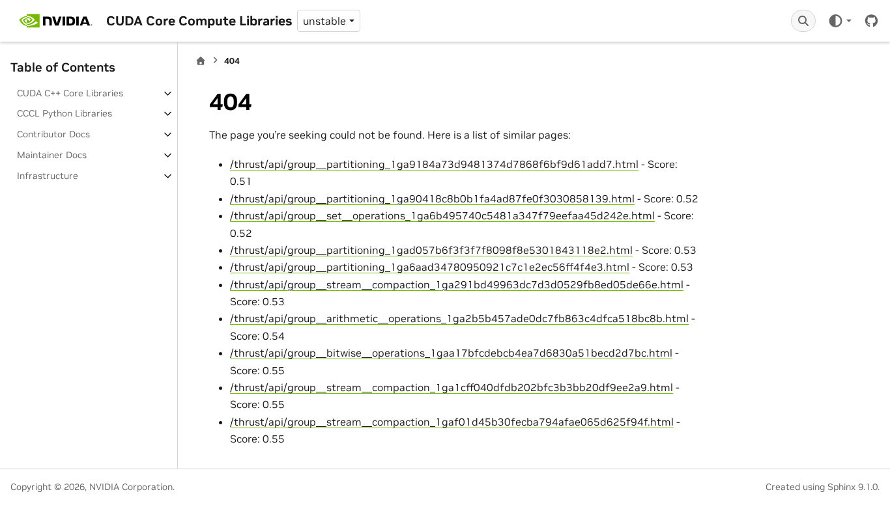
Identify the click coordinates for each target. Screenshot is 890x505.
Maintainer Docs (52, 155)
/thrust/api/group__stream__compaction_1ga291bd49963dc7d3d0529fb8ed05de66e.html (456, 284)
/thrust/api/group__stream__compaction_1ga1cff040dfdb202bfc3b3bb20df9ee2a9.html (451, 387)
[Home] (200, 61)
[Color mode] (839, 21)
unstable (324, 20)
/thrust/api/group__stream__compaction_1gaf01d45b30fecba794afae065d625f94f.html (452, 421)
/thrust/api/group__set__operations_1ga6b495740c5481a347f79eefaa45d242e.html (442, 215)
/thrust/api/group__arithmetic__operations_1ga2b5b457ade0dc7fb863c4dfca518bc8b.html (459, 318)
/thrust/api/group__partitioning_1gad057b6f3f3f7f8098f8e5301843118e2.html (431, 249)
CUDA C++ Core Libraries (70, 93)
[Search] (803, 21)
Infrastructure (47, 176)
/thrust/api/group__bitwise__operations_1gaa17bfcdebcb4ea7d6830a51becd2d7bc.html (451, 352)
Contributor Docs (53, 134)
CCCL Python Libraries (64, 113)
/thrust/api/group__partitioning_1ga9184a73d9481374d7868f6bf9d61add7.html (434, 164)
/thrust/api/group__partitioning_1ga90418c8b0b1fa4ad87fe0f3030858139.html (432, 198)
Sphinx (841, 487)
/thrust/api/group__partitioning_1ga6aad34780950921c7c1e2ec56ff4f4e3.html (429, 266)
